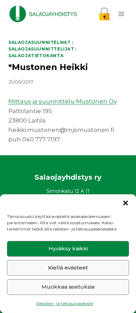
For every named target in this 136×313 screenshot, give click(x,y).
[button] (125, 202)
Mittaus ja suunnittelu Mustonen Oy (62, 101)
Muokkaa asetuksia (68, 286)
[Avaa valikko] (121, 13)
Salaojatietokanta (35, 55)
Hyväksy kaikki (68, 248)
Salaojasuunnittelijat (41, 49)
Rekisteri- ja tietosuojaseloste (64, 303)
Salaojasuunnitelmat (39, 42)
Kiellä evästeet (68, 267)
